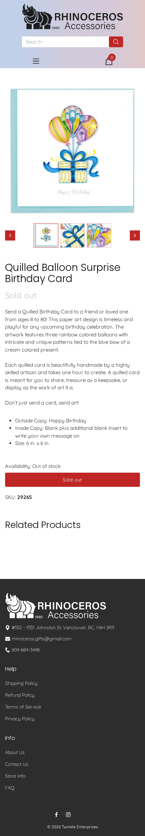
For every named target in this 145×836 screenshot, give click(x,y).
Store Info (15, 776)
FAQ (9, 788)
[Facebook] (56, 814)
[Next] (135, 235)
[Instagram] (68, 814)
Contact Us (16, 764)
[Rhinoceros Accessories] (72, 16)
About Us (15, 752)
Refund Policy (19, 695)
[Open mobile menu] (36, 61)
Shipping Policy (21, 683)
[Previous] (10, 235)
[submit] (116, 41)
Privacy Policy (19, 719)
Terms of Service (23, 707)
